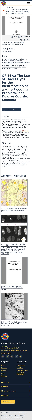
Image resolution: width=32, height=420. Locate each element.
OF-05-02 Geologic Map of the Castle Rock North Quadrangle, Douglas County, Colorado (14, 210)
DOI (18, 59)
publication (5, 65)
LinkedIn (2, 356)
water (19, 67)
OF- (8, 64)
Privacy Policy (20, 415)
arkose (15, 59)
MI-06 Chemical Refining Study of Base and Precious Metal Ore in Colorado (12, 287)
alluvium (9, 59)
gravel (14, 60)
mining (4, 64)
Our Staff (4, 386)
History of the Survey (8, 391)
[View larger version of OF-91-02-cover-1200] (16, 25)
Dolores (23, 59)
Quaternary (14, 65)
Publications (9, 7)
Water (10, 52)
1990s (4, 59)
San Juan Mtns (23, 65)
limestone (21, 62)
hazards (19, 60)
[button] (16, 3)
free (10, 60)
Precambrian (21, 64)
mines (27, 62)
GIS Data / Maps (22, 370)
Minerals (4, 370)
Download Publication (13, 109)
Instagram (11, 356)
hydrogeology (6, 62)
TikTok (20, 356)
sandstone (5, 67)
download (5, 60)
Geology (4, 376)
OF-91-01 (25, 131)
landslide (15, 62)
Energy (3, 365)
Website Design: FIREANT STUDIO (12, 418)
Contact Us (5, 395)
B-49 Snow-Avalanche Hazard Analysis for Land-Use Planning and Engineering (14, 323)
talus (15, 67)
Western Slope (12, 68)
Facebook (7, 356)
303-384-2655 (6, 353)
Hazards (4, 52)
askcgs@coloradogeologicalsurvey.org (14, 350)
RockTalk (20, 368)
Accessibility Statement (21, 373)
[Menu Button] (28, 3)
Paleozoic (13, 64)
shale (11, 67)
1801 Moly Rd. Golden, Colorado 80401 (16, 347)
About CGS (5, 382)
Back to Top (7, 402)
